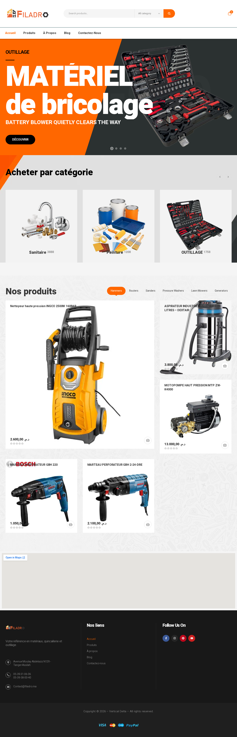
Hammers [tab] (116, 291)
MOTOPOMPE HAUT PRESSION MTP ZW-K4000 (192, 387)
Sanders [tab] (150, 291)
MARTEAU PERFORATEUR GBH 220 (34, 465)
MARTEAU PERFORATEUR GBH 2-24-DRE (114, 465)
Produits (92, 645)
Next (228, 177)
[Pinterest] (183, 638)
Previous (219, 177)
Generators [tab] (221, 291)
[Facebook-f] (166, 638)
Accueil (91, 639)
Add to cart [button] (147, 440)
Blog (89, 657)
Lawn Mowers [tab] (199, 291)
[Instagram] (174, 638)
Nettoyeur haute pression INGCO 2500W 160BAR (43, 306)
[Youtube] (191, 638)
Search (169, 13)
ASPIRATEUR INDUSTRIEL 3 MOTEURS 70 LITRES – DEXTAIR (192, 308)
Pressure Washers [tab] (173, 291)
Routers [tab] (133, 291)
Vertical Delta (117, 711)
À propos (92, 651)
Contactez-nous (96, 663)
